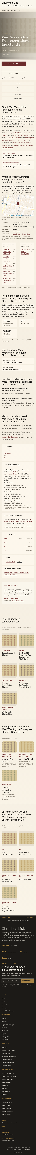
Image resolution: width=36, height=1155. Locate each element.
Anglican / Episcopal (8, 1025)
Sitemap (4, 1094)
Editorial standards (7, 1111)
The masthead (6, 1082)
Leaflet (11, 215)
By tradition (5, 1005)
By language (5, 1008)
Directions (13, 74)
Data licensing (6, 1091)
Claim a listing (6, 1105)
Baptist (4, 1034)
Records (18, 94)
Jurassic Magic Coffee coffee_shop (25, 252)
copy (12, 55)
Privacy (20, 1149)
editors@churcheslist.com (10, 437)
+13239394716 (10, 562)
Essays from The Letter (9, 1076)
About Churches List (8, 1073)
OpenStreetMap (18, 215)
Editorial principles (7, 1079)
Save (14, 69)
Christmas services (8, 1062)
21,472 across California (21, 135)
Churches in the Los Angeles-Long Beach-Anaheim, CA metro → (16, 574)
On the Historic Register (9, 1056)
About (30, 6)
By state (4, 1002)
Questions (18, 98)
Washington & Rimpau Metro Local (7, 280)
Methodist (5, 1031)
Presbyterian (5, 1037)
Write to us (5, 1085)
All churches (5, 999)
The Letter (23, 6)
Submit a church (7, 1102)
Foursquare (14, 10)
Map (18, 87)
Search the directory (8, 1011)
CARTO (31, 215)
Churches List (5, 10)
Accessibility (27, 1149)
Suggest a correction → (18, 600)
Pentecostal (5, 1040)
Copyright (13, 1149)
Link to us (4, 1088)
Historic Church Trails (8, 1050)
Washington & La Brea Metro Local (7, 266)
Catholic (4, 1019)
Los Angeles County (13, 138)
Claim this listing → (11, 598)
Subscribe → (27, 981)
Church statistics (7, 1059)
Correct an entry (7, 1108)
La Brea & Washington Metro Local (7, 252)
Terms (7, 1149)
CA (19, 10)
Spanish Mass (6, 1053)
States (9, 6)
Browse (4, 6)
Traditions (16, 6)
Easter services (6, 1065)
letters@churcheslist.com (9, 1141)
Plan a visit (13, 64)
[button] (17, 204)
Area (18, 91)
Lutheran (4, 1028)
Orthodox (4, 1022)
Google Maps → (27, 234)
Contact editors (6, 1114)
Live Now (4, 1047)
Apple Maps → (17, 234)
